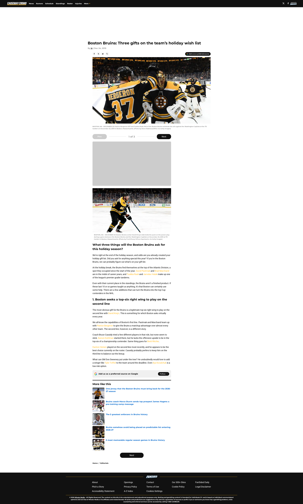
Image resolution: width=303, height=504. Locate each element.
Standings (60, 3)
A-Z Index (128, 491)
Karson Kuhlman (106, 338)
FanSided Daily (202, 482)
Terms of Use (152, 486)
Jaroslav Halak (150, 274)
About (95, 482)
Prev (100, 136)
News (31, 3)
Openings (128, 482)
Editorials (104, 463)
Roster (70, 3)
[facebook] (288, 3)
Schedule (49, 3)
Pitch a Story (98, 486)
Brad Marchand (162, 271)
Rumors (39, 3)
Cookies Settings (154, 491)
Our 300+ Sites (179, 482)
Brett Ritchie (153, 341)
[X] (283, 3)
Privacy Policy (130, 486)
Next (164, 136)
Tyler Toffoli (110, 363)
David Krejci (113, 313)
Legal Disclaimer (203, 486)
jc (92, 48)
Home (95, 463)
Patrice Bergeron (105, 325)
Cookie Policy (178, 486)
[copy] (107, 53)
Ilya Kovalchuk (159, 363)
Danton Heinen (100, 347)
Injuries (78, 3)
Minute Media (80, 497)
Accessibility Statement (103, 491)
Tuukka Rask (133, 274)
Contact (150, 482)
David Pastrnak (143, 271)
